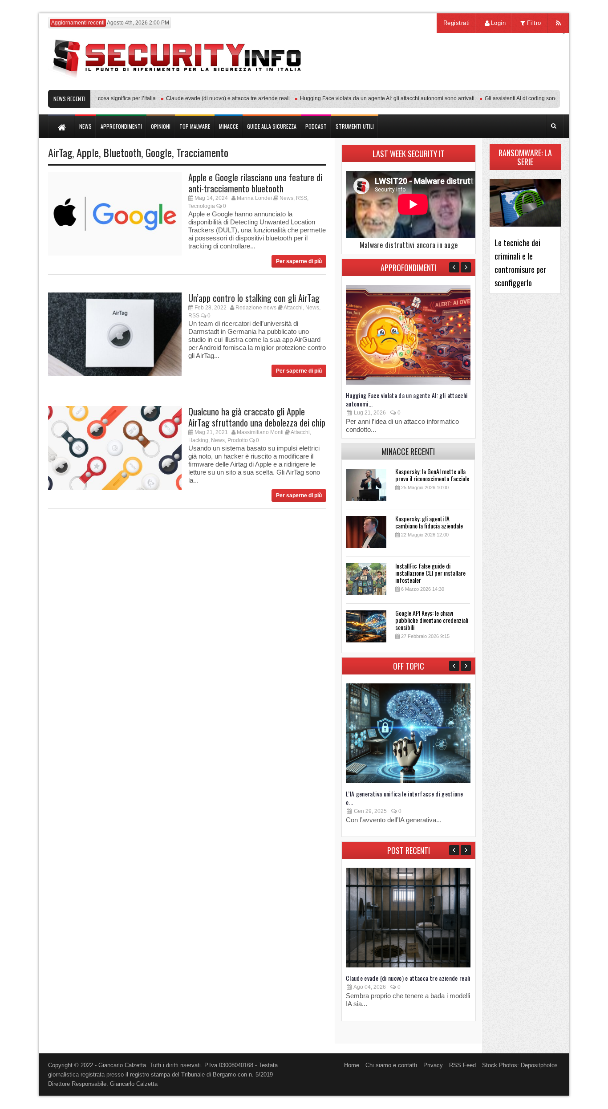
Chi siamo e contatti (391, 1065)
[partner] (501, 85)
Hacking (198, 440)
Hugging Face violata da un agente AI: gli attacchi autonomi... (407, 399)
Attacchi (293, 308)
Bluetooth (122, 152)
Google (159, 152)
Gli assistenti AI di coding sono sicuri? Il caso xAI (529, 98)
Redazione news (255, 308)
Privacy (433, 1065)
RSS (301, 198)
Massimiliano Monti (260, 432)
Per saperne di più (299, 261)
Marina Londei (254, 198)
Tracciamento (202, 152)
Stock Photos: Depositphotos (520, 1065)
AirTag (60, 152)
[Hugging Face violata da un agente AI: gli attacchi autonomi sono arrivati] (408, 382)
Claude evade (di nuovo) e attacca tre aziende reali (214, 98)
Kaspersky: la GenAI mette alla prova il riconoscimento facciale (432, 475)
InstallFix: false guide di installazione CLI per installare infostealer (430, 573)
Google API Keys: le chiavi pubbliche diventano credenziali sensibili (431, 620)
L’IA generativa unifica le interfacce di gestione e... (404, 798)
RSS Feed (462, 1065)
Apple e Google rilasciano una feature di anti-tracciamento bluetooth (255, 183)
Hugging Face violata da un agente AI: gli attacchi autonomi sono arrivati (374, 98)
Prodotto (237, 440)
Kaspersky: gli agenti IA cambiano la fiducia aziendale (429, 522)
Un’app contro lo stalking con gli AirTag (254, 298)
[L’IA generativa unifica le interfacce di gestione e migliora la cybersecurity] (408, 781)
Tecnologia (201, 206)
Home (351, 1065)
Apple (88, 152)
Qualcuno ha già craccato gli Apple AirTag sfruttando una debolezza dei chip (256, 417)
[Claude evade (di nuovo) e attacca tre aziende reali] (408, 965)
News (286, 198)
